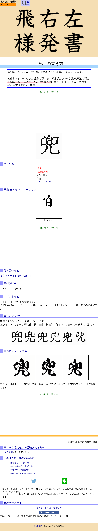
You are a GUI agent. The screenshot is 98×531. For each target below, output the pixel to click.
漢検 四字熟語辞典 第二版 (21, 466)
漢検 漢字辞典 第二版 (19, 463)
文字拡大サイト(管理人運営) (15, 275)
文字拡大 (57, 508)
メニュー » (5, 4)
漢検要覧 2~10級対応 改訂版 (22, 473)
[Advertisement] (49, 111)
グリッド (50, 220)
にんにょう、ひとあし (47, 181)
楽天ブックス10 (43, 508)
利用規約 (38, 526)
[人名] (39, 168)
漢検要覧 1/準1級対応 (19, 470)
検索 (28, 3)
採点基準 (8, 452)
